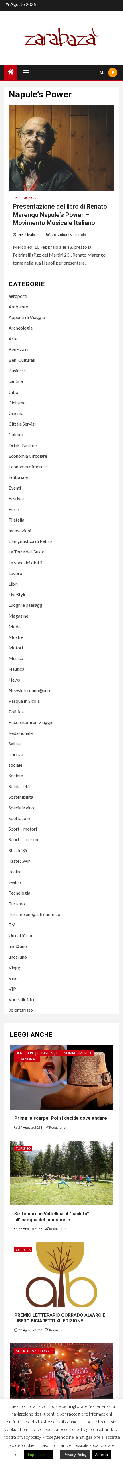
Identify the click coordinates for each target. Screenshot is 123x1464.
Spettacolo (19, 818)
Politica (16, 711)
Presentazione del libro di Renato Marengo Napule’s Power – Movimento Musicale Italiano (60, 214)
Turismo (17, 903)
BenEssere (19, 349)
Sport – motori (23, 828)
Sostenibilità (21, 797)
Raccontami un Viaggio (31, 722)
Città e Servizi (22, 423)
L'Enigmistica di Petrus (31, 541)
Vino (13, 978)
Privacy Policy (75, 1454)
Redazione (57, 1127)
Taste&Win (20, 861)
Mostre (16, 637)
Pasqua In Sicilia (24, 701)
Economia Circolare (28, 456)
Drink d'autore (23, 445)
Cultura (16, 434)
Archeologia (21, 327)
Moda (15, 626)
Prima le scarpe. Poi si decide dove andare (60, 1118)
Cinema (16, 413)
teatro (15, 882)
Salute (15, 743)
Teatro (15, 871)
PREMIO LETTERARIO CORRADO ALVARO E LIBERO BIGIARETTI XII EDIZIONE (59, 1318)
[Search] (101, 72)
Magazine (18, 616)
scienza (16, 754)
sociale (15, 765)
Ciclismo (17, 402)
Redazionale (21, 733)
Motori (16, 647)
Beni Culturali (22, 360)
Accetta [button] (101, 1454)
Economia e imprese (28, 466)
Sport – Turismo (24, 839)
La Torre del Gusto (27, 551)
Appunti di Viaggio (27, 317)
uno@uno (18, 946)
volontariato (21, 1010)
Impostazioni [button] (38, 1454)
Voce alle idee (22, 999)
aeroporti (18, 296)
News (14, 679)
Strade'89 (18, 850)
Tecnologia (19, 892)
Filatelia (16, 519)
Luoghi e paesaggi (26, 605)
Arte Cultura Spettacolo (68, 234)
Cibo (13, 392)
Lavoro (15, 573)
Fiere (14, 509)
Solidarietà (19, 786)
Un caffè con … (23, 935)
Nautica (16, 669)
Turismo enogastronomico (34, 914)
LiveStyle (17, 594)
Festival (16, 498)
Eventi (15, 487)
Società (16, 775)
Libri (17, 197)
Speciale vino (21, 807)
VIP (12, 988)
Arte (13, 338)
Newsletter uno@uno (29, 690)
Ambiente (18, 306)
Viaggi (15, 967)
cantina (16, 381)
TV (12, 924)
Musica (29, 197)
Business (17, 370)
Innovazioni (20, 530)
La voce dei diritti (25, 562)
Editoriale (18, 477)
